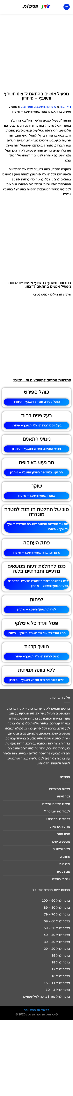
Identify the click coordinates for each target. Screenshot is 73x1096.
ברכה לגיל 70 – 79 (57, 914)
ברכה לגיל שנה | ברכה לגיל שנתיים (46, 997)
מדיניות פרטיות (60, 827)
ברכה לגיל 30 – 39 (57, 942)
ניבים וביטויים (61, 849)
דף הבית (65, 107)
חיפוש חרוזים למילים (56, 804)
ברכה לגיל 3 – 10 (58, 990)
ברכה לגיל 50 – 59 (57, 928)
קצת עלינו (63, 872)
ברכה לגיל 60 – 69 (57, 921)
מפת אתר (63, 834)
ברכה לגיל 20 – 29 (57, 949)
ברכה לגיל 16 (60, 976)
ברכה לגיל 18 (60, 962)
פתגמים (65, 857)
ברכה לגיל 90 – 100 (56, 901)
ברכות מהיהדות (59, 789)
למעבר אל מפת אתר (36, 1010)
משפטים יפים (61, 842)
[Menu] (66, 7)
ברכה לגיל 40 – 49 (57, 935)
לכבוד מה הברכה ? (57, 811)
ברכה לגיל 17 (60, 969)
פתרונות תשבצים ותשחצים (38, 107)
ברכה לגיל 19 (60, 956)
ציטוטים (64, 864)
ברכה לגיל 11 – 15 (57, 983)
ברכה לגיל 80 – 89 (57, 908)
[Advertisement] (36, 51)
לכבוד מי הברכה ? (58, 819)
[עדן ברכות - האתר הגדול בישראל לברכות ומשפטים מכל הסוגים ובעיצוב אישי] (36, 6)
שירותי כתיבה (61, 879)
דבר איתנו (63, 796)
